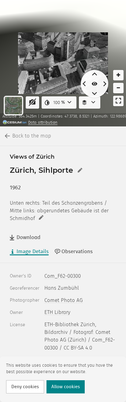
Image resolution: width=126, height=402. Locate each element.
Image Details (33, 251)
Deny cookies (25, 387)
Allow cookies (65, 387)
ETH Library (57, 312)
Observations (77, 251)
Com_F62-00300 (62, 276)
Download (28, 237)
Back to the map (31, 135)
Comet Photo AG (63, 300)
